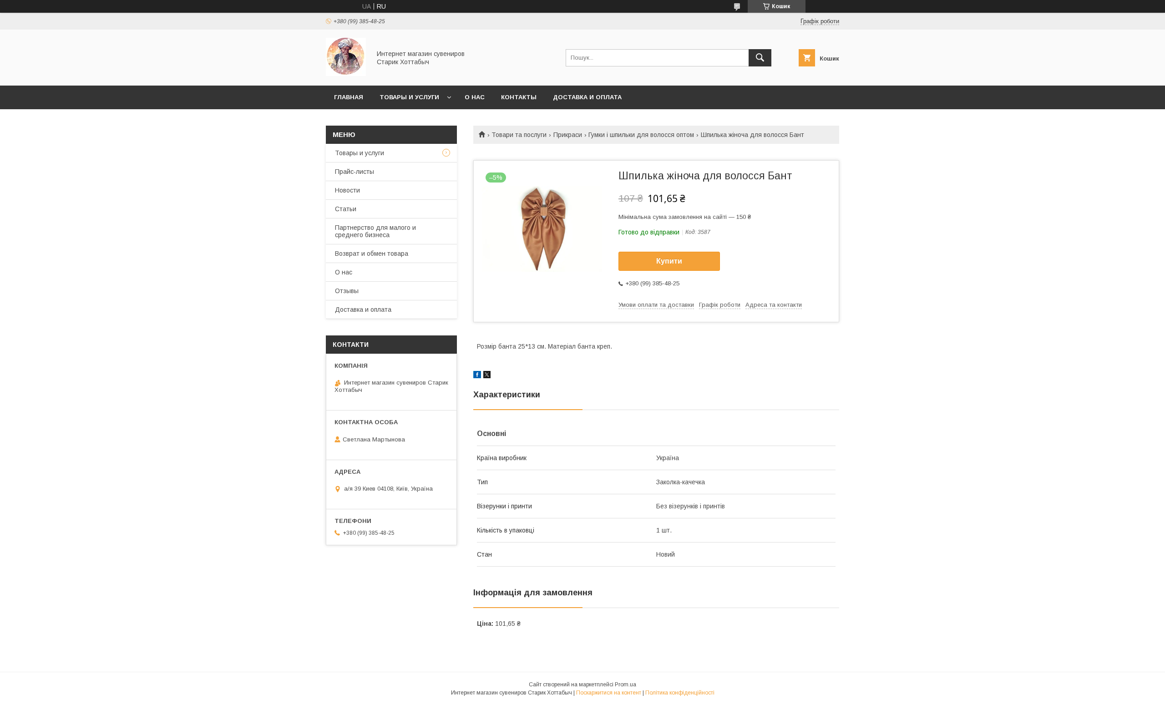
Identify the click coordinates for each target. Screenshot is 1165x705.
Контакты (519, 97)
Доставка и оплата (587, 97)
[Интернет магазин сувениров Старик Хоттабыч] (346, 73)
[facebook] (477, 376)
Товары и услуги (409, 97)
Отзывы (347, 290)
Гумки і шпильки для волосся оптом (641, 134)
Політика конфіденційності (679, 693)
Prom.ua (625, 684)
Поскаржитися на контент (608, 693)
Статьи (345, 209)
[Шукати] (760, 57)
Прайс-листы (354, 171)
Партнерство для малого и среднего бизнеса (375, 231)
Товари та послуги (519, 134)
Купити (669, 261)
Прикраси (567, 134)
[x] (487, 376)
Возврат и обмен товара (371, 253)
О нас (475, 97)
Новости (347, 190)
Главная (348, 97)
